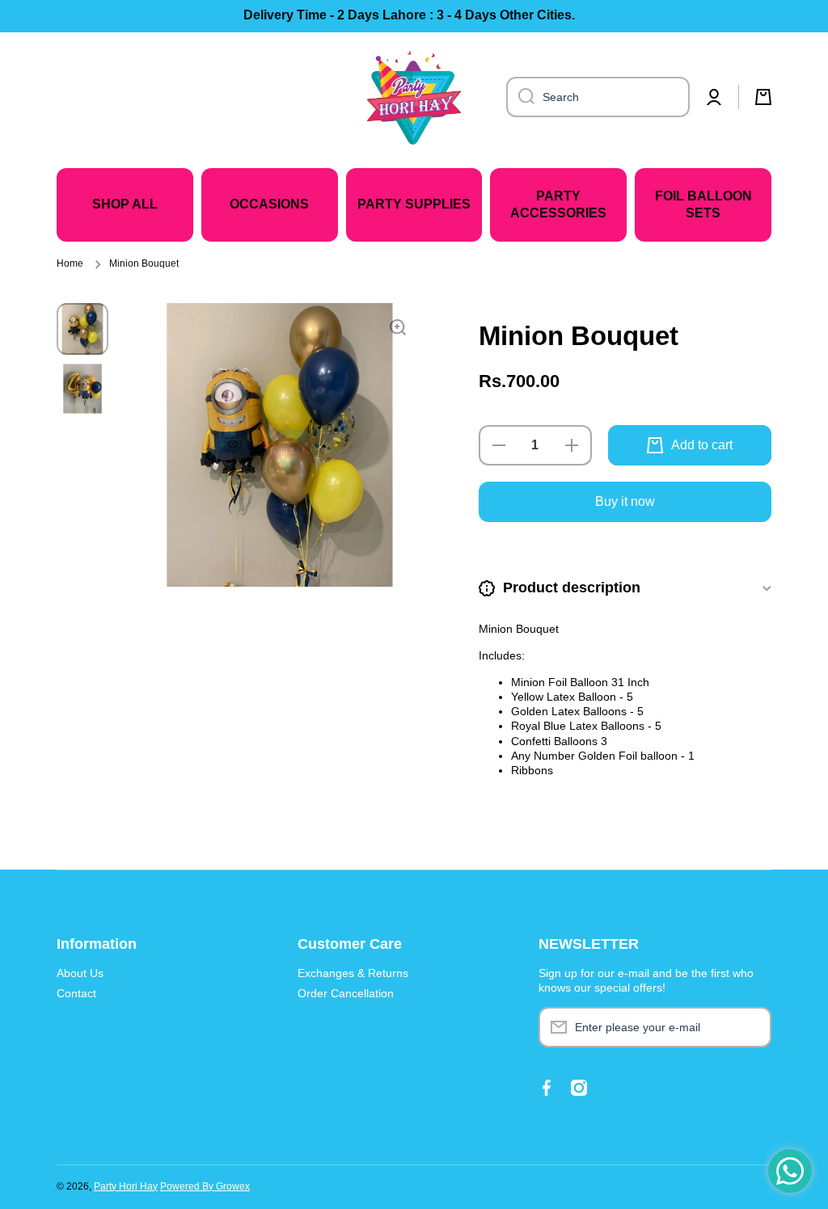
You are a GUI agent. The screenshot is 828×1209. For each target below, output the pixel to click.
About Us (80, 973)
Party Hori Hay (126, 1186)
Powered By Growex (205, 1186)
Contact (76, 993)
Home (70, 263)
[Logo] (414, 96)
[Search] (520, 97)
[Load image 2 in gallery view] (82, 389)
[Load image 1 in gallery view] (82, 329)
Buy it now (625, 501)
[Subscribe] (751, 1027)
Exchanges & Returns (353, 973)
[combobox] (598, 97)
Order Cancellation (346, 993)
